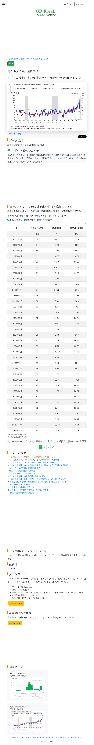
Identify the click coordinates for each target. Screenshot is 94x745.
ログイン (67, 4)
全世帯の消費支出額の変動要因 (22, 473)
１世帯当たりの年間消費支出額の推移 (24, 468)
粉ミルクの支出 (16, 220)
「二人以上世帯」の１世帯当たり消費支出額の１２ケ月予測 (34, 460)
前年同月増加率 (46, 220)
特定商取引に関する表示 (64, 737)
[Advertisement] (47, 34)
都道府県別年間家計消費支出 (22, 493)
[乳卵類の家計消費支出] (27, 721)
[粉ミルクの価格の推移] (27, 687)
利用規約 (77, 737)
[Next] (52, 447)
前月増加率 (31, 220)
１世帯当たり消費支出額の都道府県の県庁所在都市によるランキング (38, 482)
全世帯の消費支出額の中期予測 (22, 471)
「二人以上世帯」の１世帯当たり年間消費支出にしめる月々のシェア (37, 479)
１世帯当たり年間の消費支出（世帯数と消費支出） (31, 490)
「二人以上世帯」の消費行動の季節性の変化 (27, 476)
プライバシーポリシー (46, 737)
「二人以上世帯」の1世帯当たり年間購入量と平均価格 (31, 462)
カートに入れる (16, 603)
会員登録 (79, 4)
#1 (10, 64)
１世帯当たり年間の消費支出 (22, 487)
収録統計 (15, 737)
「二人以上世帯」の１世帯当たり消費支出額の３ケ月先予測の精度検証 (38, 465)
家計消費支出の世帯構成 (20, 484)
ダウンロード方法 (14, 134)
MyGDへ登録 (14, 623)
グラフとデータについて (28, 737)
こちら (83, 555)
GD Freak (46, 10)
